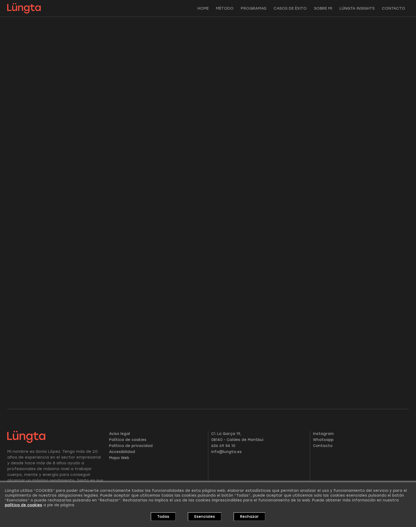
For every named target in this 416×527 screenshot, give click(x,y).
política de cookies (23, 505)
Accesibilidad (122, 452)
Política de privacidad (131, 446)
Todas (163, 516)
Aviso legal (119, 434)
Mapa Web (119, 458)
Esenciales (204, 516)
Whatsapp (323, 440)
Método (225, 8)
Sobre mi (323, 8)
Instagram (323, 434)
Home (203, 8)
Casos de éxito (290, 8)
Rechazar (249, 516)
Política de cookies (127, 440)
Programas (253, 8)
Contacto (393, 8)
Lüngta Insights (357, 8)
